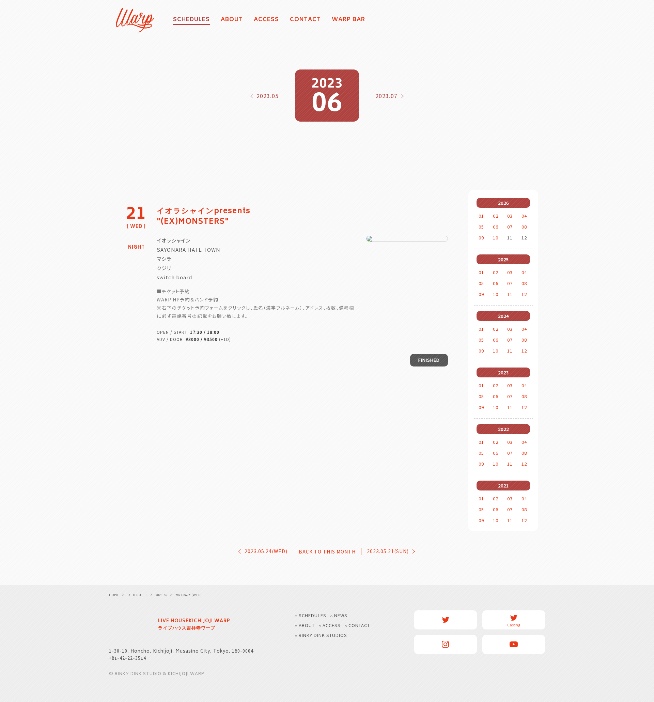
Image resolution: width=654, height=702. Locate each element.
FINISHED (429, 360)
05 (481, 226)
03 (510, 216)
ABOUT (232, 20)
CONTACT (305, 20)
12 (524, 294)
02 (495, 216)
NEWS (340, 615)
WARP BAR (348, 20)
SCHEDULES (312, 615)
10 (495, 237)
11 (510, 294)
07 (510, 226)
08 (524, 226)
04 (524, 216)
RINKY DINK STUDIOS (323, 635)
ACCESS (266, 20)
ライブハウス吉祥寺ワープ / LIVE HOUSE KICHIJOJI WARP (129, 625)
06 (495, 226)
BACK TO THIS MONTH (327, 551)
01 (481, 216)
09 (481, 237)
